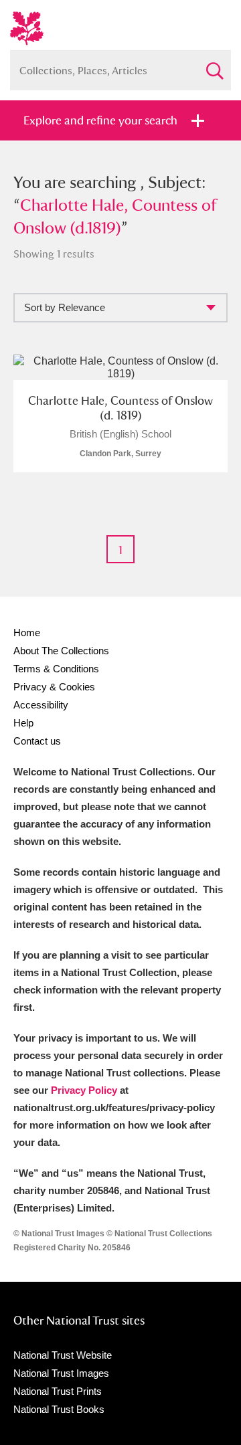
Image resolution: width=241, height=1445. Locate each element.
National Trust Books (58, 1409)
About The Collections (61, 650)
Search (214, 65)
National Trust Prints (57, 1391)
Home (26, 632)
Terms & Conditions (56, 668)
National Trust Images (61, 1373)
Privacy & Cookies (54, 686)
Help (23, 723)
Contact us (37, 741)
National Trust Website (62, 1355)
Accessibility (40, 704)
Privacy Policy (84, 1090)
